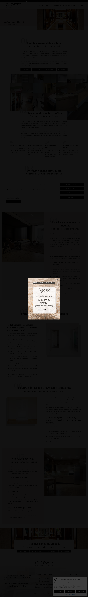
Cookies (65, 594)
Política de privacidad (71, 594)
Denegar (70, 591)
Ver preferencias (80, 591)
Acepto (59, 591)
